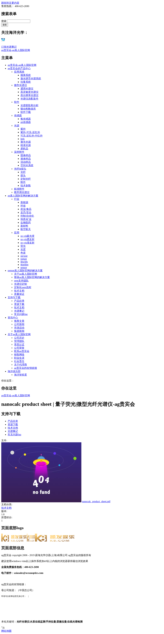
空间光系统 (26, 165)
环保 (23, 205)
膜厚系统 (25, 75)
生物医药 (25, 222)
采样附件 (19, 152)
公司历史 (19, 337)
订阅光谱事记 (9, 46)
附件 (23, 182)
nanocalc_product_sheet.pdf (96, 501)
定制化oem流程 (22, 287)
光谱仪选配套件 (29, 98)
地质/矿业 (25, 219)
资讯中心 (13, 317)
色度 (23, 252)
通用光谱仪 (26, 88)
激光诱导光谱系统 (30, 78)
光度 (23, 249)
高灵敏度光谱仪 (29, 92)
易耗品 (24, 148)
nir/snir (24, 256)
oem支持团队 (21, 280)
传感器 (18, 115)
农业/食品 (25, 209)
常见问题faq (21, 314)
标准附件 (19, 189)
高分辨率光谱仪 (29, 95)
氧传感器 (25, 118)
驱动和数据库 (28, 108)
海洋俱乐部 (14, 371)
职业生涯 (19, 358)
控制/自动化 (27, 215)
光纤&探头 (20, 168)
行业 (16, 199)
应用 (16, 232)
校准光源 (25, 145)
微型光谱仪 (20, 85)
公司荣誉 (19, 347)
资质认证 (19, 344)
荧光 (23, 246)
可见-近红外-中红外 (31, 135)
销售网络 (19, 354)
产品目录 (19, 300)
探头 (23, 175)
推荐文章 (19, 321)
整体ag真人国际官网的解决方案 (32, 277)
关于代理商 (20, 364)
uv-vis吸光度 (27, 236)
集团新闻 (19, 331)
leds (22, 138)
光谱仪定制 (20, 284)
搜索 (4, 21)
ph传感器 (25, 122)
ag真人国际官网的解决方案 (23, 195)
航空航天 (25, 229)
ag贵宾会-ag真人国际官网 (15, 50)
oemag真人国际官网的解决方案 (25, 270)
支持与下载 (14, 297)
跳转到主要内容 (10, 2)
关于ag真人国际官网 (25, 274)
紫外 (23, 129)
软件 (16, 102)
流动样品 (25, 162)
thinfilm (24, 264)
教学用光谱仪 (21, 192)
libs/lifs (24, 261)
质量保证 (19, 294)
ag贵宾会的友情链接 (25, 368)
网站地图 (6, 631)
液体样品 (25, 158)
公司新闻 (19, 324)
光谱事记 (19, 310)
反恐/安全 (25, 212)
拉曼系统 (25, 81)
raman (23, 258)
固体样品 (25, 155)
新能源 (24, 202)
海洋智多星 (20, 374)
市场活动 (19, 327)
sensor (23, 267)
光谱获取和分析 (29, 105)
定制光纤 (25, 178)
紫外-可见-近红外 (30, 132)
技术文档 (19, 290)
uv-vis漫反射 (27, 242)
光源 (16, 125)
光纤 (23, 172)
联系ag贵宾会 (21, 351)
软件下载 (25, 112)
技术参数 (25, 185)
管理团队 (19, 341)
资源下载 (19, 304)
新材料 (24, 226)
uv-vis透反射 (27, 239)
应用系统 (19, 71)
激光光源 (25, 141)
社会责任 (19, 361)
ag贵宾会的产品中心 (19, 68)
